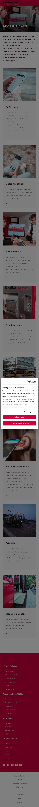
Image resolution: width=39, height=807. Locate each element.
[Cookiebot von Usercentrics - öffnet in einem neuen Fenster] (28, 381)
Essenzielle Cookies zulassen (19, 423)
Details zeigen (28, 412)
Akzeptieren (19, 417)
